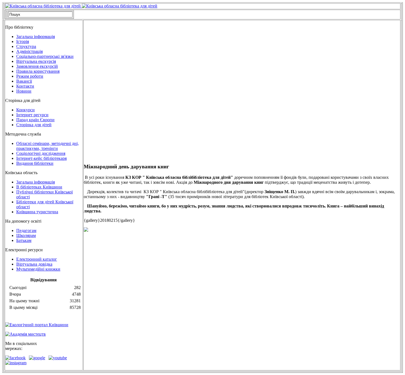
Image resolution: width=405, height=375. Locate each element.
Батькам (23, 240)
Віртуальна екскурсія (36, 61)
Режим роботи (29, 76)
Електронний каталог (36, 259)
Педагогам (26, 230)
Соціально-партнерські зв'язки (45, 56)
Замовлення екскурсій (37, 66)
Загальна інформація (35, 36)
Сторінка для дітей (34, 124)
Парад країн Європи (35, 119)
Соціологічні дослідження (40, 153)
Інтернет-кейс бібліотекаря (41, 158)
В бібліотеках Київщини (39, 187)
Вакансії (24, 81)
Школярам (26, 235)
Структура (26, 46)
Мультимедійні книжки (38, 269)
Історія (22, 41)
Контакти (25, 86)
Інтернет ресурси (32, 114)
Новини (23, 91)
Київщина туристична (37, 211)
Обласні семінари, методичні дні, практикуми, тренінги (47, 146)
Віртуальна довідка (34, 264)
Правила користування (38, 71)
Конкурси (25, 109)
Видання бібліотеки (34, 163)
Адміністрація (29, 51)
